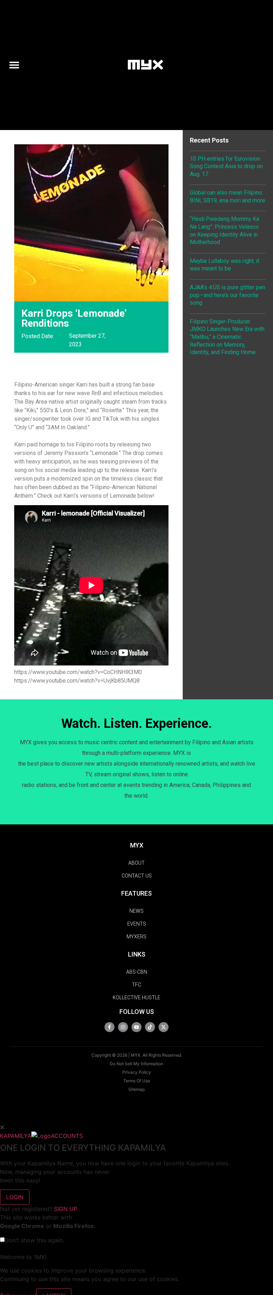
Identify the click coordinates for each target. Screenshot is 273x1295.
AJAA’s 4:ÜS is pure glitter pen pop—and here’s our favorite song (227, 295)
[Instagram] (123, 1027)
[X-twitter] (163, 1027)
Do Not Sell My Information (136, 1063)
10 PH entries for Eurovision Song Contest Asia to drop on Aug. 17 (226, 166)
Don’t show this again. (34, 1240)
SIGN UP (65, 1208)
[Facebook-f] (109, 1027)
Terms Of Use (136, 1080)
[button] (17, 65)
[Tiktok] (150, 1027)
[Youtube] (136, 1027)
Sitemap (136, 1089)
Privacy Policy (136, 1072)
